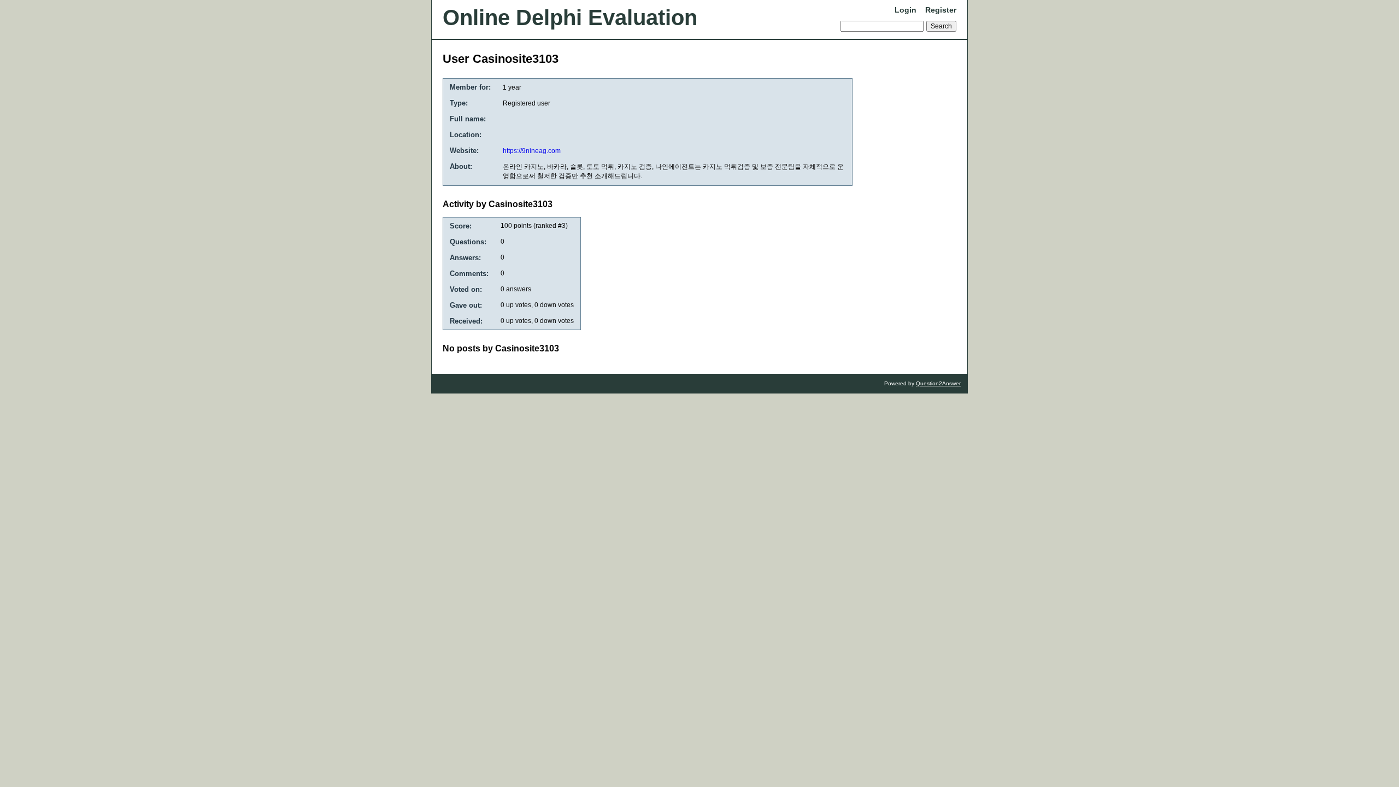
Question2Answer (938, 383)
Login (905, 9)
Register (940, 9)
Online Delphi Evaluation (570, 17)
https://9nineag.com (532, 151)
